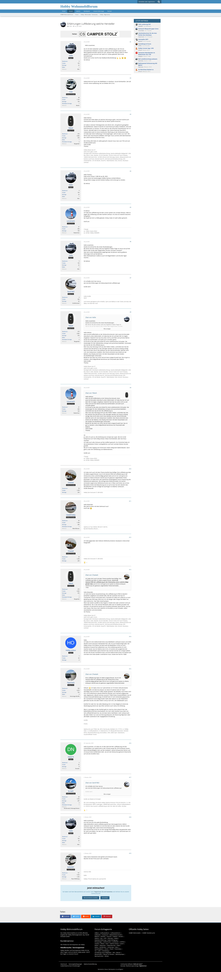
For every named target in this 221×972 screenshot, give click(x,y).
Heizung (110, 938)
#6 (130, 241)
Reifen (96, 945)
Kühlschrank (107, 942)
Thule (111, 949)
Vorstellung (105, 951)
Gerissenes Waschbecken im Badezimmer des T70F (146, 53)
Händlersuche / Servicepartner (72, 948)
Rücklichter (103, 947)
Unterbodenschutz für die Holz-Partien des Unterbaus (147, 34)
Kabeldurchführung (100, 940)
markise (97, 943)
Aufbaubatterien (115, 933)
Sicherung (111, 947)
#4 (130, 171)
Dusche (109, 936)
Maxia (102, 943)
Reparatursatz (111, 945)
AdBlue (97, 933)
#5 (130, 207)
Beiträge (64, 65)
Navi (107, 943)
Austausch (105, 935)
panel (122, 943)
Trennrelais (118, 949)
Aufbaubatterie (104, 933)
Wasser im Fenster (108, 954)
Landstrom (115, 942)
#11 (130, 501)
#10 (130, 469)
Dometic (103, 936)
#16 (130, 743)
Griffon (140, 45)
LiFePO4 (122, 942)
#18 (130, 817)
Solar (116, 947)
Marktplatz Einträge (67, 103)
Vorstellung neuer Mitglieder (103, 952)
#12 (130, 537)
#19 (130, 853)
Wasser (118, 952)
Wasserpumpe (120, 954)
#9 (130, 387)
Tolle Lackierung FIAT (144, 24)
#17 (130, 777)
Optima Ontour (114, 943)
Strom (106, 949)
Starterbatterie (99, 949)
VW (114, 952)
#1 (130, 42)
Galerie (97, 938)
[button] (65, 916)
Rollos (96, 947)
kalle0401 (140, 26)
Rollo (118, 945)
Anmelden (105, 898)
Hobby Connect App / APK (146, 48)
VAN (99, 951)
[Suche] (158, 1)
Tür (96, 951)
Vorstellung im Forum (144, 44)
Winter (107, 956)
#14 (130, 636)
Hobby (116, 938)
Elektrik (115, 936)
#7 (130, 278)
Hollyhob (140, 56)
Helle (70, 26)
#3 (130, 114)
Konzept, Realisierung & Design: (134, 966)
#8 (130, 312)
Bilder (63, 67)
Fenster (121, 936)
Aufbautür (98, 935)
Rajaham (140, 41)
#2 (130, 78)
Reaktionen (65, 61)
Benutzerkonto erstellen (91, 898)
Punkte (63, 63)
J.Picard (140, 50)
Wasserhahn (98, 954)
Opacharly (140, 60)
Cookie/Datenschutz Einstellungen (70, 966)
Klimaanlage (98, 942)
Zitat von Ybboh (91, 393)
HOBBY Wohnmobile (135, 933)
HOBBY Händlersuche (148, 933)
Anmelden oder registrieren (147, 1)
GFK (105, 938)
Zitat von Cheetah (91, 575)
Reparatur (103, 945)
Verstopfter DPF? (143, 39)
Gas (101, 938)
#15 (130, 669)
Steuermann (141, 37)
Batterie (97, 936)
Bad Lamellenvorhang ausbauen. (148, 59)
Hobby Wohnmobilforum (78, 6)
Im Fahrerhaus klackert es (145, 69)
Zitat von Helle (90, 317)
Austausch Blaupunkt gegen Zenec (148, 29)
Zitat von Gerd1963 (92, 783)
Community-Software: (132, 964)
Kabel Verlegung (112, 940)
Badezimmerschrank (116, 935)
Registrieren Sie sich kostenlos (103, 892)
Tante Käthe (141, 30)
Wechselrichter (99, 956)
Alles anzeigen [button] (107, 329)
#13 (130, 569)
